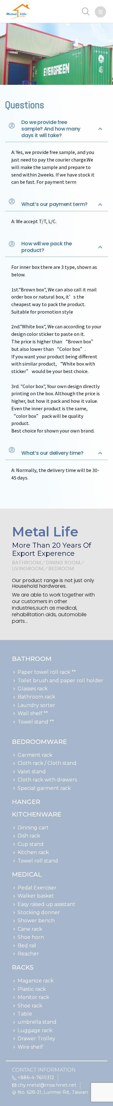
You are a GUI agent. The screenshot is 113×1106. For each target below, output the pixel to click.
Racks (23, 967)
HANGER (26, 802)
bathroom (31, 659)
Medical (27, 874)
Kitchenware (36, 814)
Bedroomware (39, 741)
